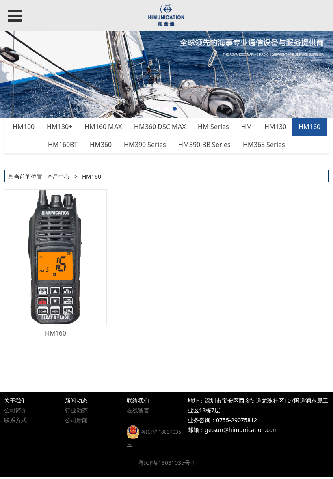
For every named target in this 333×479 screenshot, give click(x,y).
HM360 (101, 144)
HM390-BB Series (204, 144)
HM (246, 126)
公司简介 (15, 410)
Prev (11, 74)
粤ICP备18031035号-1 (166, 462)
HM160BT (63, 144)
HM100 (24, 126)
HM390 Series (145, 144)
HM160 (309, 126)
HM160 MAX (103, 126)
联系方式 (15, 420)
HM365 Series (264, 144)
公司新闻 (76, 420)
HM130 (275, 126)
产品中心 (58, 176)
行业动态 (76, 410)
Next (322, 74)
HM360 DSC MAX (160, 126)
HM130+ (59, 126)
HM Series (213, 126)
